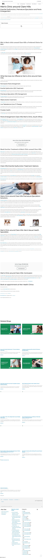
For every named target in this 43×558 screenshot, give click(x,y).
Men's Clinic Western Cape (27, 539)
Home (1, 499)
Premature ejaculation (3, 96)
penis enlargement (8, 19)
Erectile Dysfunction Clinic (27, 513)
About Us (3, 501)
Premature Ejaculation (26, 550)
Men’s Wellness (16, 499)
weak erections (12, 251)
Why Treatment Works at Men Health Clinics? (30, 383)
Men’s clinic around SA (5, 511)
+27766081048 (30, 281)
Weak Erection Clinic (26, 554)
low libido (15, 49)
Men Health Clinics (5, 120)
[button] (41, 23)
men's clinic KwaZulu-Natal (27, 526)
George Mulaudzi (13, 234)
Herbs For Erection (3, 488)
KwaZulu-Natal (25, 516)
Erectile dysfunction (3, 90)
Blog (23, 511)
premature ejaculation (4, 19)
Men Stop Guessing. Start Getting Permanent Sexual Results (32, 451)
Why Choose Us (11, 499)
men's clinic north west (26, 532)
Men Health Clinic (41, 13)
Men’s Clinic (3, 52)
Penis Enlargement (3, 119)
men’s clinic (3, 113)
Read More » (1, 423)
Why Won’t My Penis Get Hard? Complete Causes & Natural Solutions (10, 384)
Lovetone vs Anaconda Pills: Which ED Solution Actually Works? (31, 350)
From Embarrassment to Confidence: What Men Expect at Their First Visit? (31, 417)
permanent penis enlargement (11, 121)
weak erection (23, 212)
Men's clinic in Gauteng (26, 525)
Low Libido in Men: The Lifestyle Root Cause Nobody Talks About (10, 417)
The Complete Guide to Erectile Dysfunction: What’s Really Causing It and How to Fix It (10, 451)
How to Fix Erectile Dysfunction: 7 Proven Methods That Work (10, 350)
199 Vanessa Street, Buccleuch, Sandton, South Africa (20, 154)
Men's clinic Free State (26, 522)
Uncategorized (25, 551)
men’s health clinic (13, 175)
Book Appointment (6, 499)
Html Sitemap (4, 514)
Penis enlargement (20, 119)
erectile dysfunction (37, 18)
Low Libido (24, 517)
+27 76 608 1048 (38, 500)
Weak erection (2, 151)
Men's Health (25, 541)
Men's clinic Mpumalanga (26, 530)
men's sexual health (26, 545)
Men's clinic (24, 518)
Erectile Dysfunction (3, 168)
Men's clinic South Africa (26, 536)
